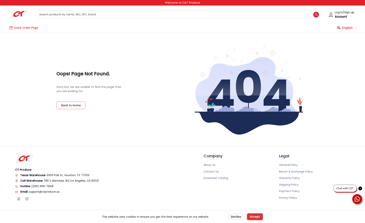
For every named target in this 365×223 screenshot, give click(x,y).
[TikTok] (35, 199)
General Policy (288, 165)
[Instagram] (26, 199)
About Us (209, 165)
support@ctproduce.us (44, 192)
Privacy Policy (288, 198)
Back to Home (71, 105)
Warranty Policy (289, 178)
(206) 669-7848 (42, 186)
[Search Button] (316, 14)
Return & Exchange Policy (296, 171)
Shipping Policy (289, 185)
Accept (255, 217)
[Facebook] (18, 199)
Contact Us (211, 171)
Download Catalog (216, 178)
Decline (236, 217)
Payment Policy (289, 191)
